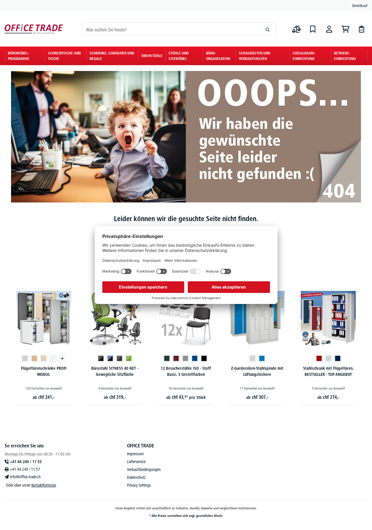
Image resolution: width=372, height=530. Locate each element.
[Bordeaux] (176, 358)
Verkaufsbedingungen (144, 469)
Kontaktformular (43, 485)
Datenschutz (136, 477)
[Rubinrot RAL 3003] (319, 358)
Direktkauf (359, 5)
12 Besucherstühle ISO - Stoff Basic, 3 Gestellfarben (186, 371)
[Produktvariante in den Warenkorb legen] (62, 358)
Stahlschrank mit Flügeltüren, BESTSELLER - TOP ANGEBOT (328, 371)
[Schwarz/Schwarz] (100, 358)
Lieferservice (136, 462)
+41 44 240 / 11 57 (25, 469)
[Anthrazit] (166, 358)
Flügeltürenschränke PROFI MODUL (44, 371)
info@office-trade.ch (25, 477)
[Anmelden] (329, 29)
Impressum (135, 454)
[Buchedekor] (34, 358)
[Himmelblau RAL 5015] (261, 358)
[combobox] (171, 29)
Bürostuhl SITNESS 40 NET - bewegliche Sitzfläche (114, 371)
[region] (186, 340)
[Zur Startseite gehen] (34, 29)
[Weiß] (52, 358)
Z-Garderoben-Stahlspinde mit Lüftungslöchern (257, 371)
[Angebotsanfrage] (361, 29)
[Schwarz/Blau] (110, 358)
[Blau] (194, 358)
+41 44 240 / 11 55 (26, 462)
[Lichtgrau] (25, 358)
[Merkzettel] (313, 29)
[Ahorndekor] (43, 358)
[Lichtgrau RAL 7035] (252, 358)
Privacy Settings (139, 485)
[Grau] (185, 358)
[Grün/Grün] (128, 358)
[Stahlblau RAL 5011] (337, 358)
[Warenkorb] (345, 29)
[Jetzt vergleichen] (296, 29)
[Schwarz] (204, 358)
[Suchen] (268, 29)
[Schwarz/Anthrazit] (119, 358)
